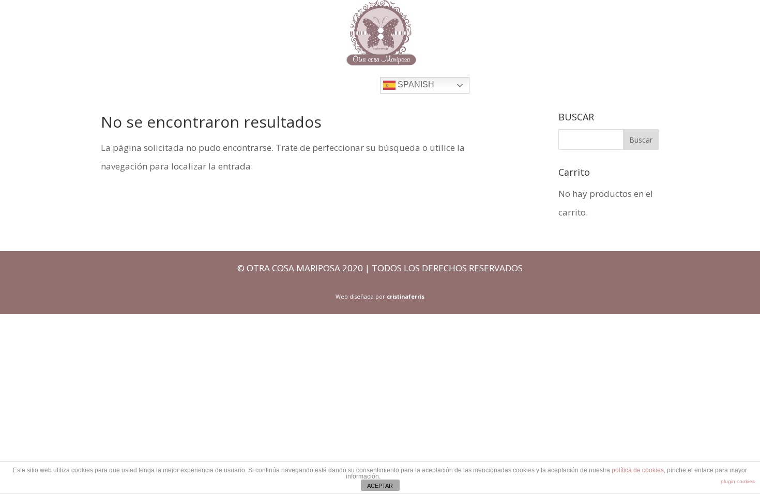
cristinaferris (405, 296)
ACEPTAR (380, 486)
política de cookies (638, 470)
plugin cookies (738, 481)
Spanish (415, 84)
